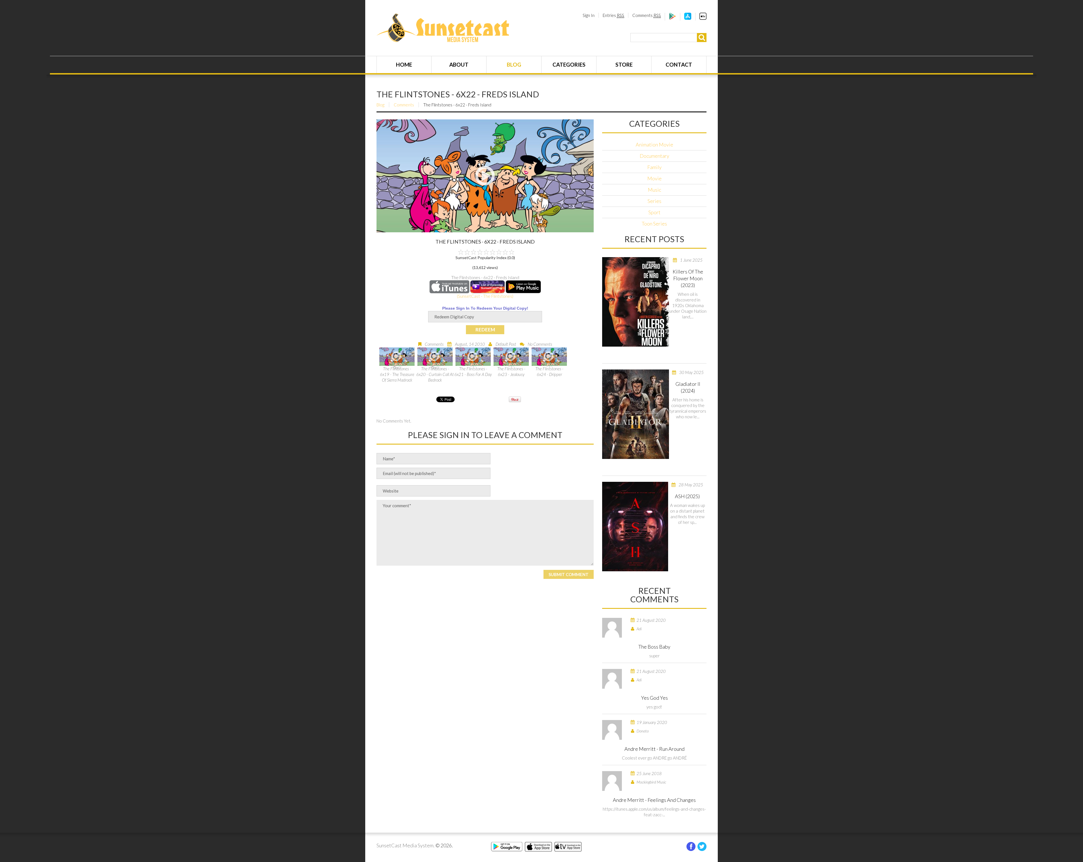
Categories (568, 64)
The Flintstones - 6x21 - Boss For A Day (473, 371)
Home (404, 64)
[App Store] (687, 18)
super (654, 655)
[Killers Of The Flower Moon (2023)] (635, 302)
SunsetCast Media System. (406, 845)
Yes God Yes (654, 698)
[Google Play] (672, 18)
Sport (654, 212)
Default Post (506, 344)
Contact (679, 64)
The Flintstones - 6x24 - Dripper (549, 371)
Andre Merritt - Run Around (654, 749)
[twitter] (701, 846)
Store (624, 64)
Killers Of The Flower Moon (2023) (688, 278)
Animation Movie (654, 144)
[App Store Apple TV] (702, 18)
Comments (646, 15)
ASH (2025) (687, 496)
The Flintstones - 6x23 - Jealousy (511, 371)
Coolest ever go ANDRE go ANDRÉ (654, 757)
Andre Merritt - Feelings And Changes (654, 800)
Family (654, 167)
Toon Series (654, 223)
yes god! (654, 706)
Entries (613, 15)
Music (654, 190)
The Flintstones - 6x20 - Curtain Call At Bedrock (435, 374)
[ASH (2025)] (635, 526)
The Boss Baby (654, 647)
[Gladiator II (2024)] (635, 414)
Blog (514, 64)
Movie (654, 178)
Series (654, 201)
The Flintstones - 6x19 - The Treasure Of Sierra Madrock (397, 374)
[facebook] (690, 846)
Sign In (589, 15)
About (458, 64)
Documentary (654, 156)
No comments (540, 344)
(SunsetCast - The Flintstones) (485, 296)
